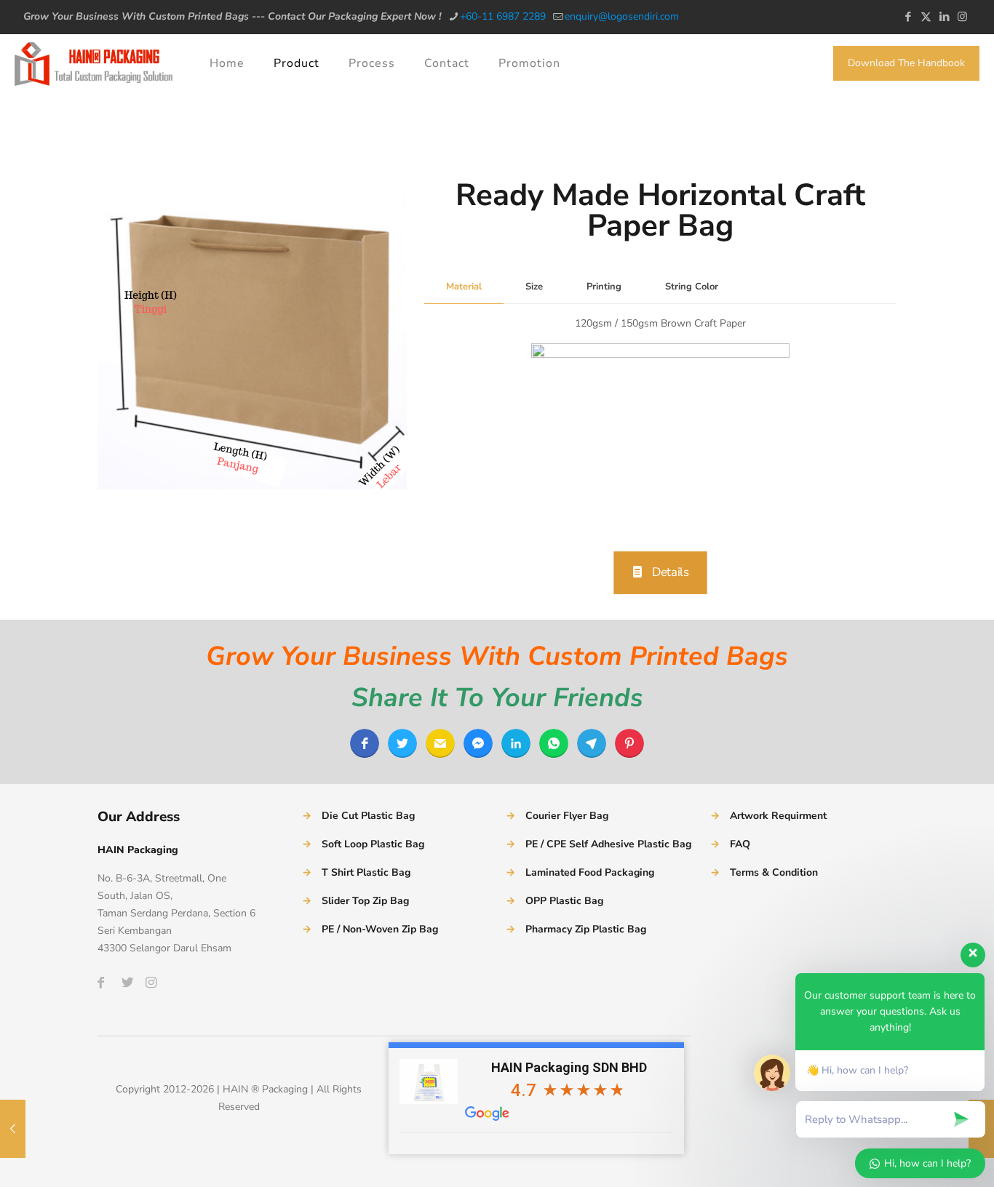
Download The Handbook (906, 63)
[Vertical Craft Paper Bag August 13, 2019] (12, 1129)
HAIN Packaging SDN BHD (569, 1067)
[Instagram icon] (962, 16)
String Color (691, 286)
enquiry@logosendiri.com (622, 16)
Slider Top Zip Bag (365, 901)
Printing (604, 286)
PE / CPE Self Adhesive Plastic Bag (608, 844)
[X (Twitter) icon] (926, 16)
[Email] (440, 743)
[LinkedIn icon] (944, 16)
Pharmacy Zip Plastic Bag (585, 929)
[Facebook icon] (907, 16)
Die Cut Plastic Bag (368, 816)
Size (534, 286)
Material (464, 286)
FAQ (740, 844)
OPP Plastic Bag (564, 901)
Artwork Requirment (778, 816)
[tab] (464, 287)
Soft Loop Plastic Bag (373, 844)
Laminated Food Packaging (589, 872)
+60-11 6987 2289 (503, 16)
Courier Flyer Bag (566, 816)
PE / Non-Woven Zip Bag (380, 929)
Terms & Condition (774, 872)
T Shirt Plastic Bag (366, 872)
